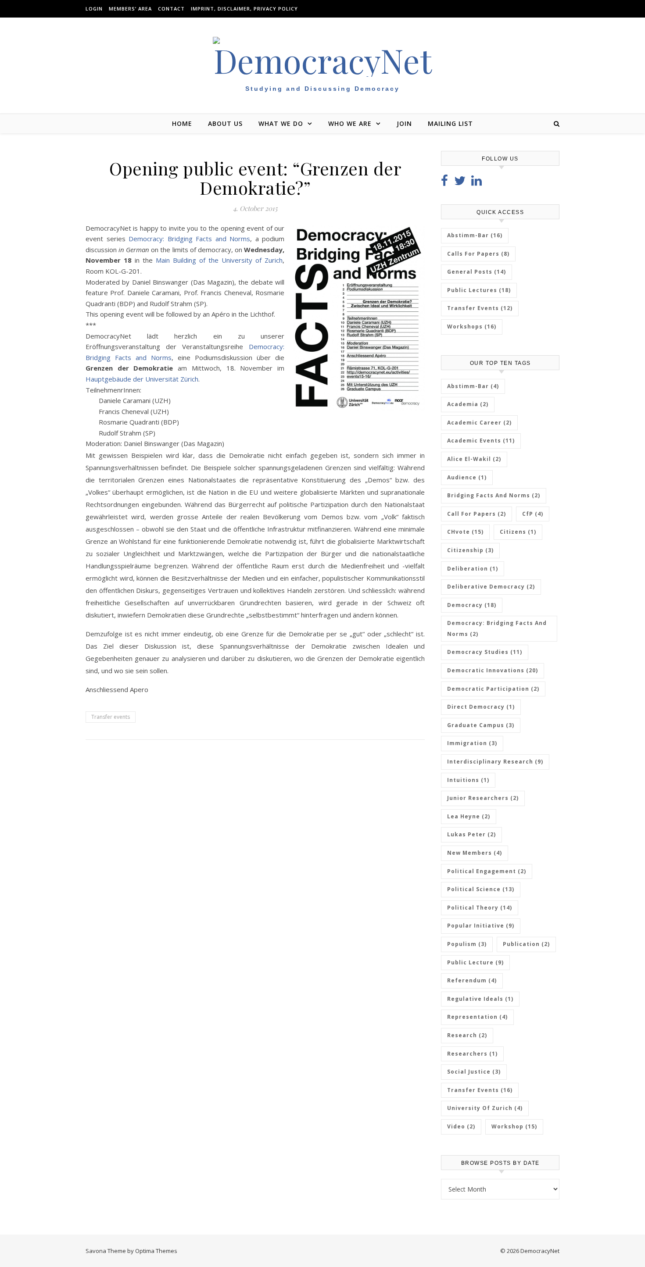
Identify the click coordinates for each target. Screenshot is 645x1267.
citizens (518, 531)
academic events (481, 440)
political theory (479, 907)
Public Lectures (479, 290)
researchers (472, 1053)
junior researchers (483, 798)
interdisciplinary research (495, 761)
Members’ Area (130, 8)
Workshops (471, 326)
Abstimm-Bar (474, 235)
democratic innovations (492, 670)
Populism (467, 944)
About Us (225, 123)
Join (404, 123)
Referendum (472, 980)
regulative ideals (480, 999)
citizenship (470, 550)
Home (182, 123)
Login (94, 8)
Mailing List (450, 123)
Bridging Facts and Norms (493, 495)
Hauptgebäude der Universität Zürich (142, 379)
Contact (171, 8)
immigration (472, 743)
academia (467, 404)
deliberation (472, 568)
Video (461, 1126)
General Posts (476, 271)
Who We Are (350, 123)
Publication (526, 944)
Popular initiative (480, 925)
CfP (532, 514)
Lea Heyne (468, 816)
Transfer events (110, 717)
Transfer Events (479, 308)
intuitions (468, 780)
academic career (479, 422)
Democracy (471, 605)
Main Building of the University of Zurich (219, 260)
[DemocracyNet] (322, 57)
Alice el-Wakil (474, 459)
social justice (474, 1071)
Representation (477, 1017)
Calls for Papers (478, 253)
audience (467, 477)
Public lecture (475, 962)
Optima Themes (156, 1251)
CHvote (465, 531)
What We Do (280, 123)
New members (474, 853)
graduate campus (480, 725)
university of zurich (485, 1108)
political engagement (486, 871)
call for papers (476, 514)
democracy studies (484, 652)
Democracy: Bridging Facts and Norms (189, 238)
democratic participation (493, 688)
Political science (480, 889)
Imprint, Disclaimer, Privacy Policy (244, 8)
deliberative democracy (491, 586)
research (467, 1035)
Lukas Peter (471, 834)
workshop (514, 1126)
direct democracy (481, 706)
